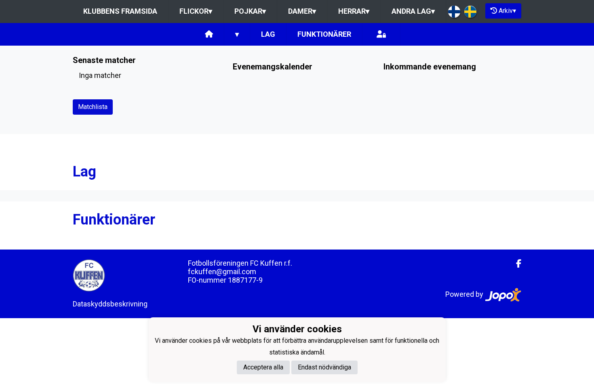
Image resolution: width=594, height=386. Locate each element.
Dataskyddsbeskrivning (110, 304)
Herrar (353, 11)
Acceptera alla (263, 367)
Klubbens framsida (120, 11)
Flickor (195, 11)
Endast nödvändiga (324, 367)
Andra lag (413, 11)
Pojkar (250, 11)
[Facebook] (515, 263)
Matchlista (92, 107)
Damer (302, 11)
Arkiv (507, 11)
